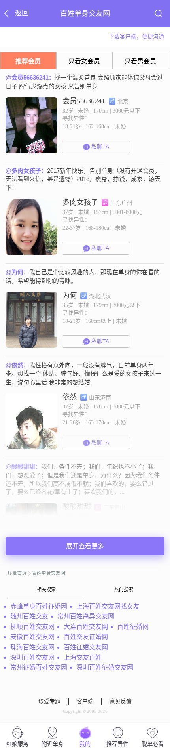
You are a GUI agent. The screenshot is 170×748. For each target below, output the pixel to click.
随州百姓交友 (29, 616)
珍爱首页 (17, 573)
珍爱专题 (49, 701)
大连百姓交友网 (86, 626)
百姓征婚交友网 (86, 647)
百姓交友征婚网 (86, 637)
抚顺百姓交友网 (32, 626)
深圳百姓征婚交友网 (104, 667)
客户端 (85, 701)
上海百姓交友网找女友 (108, 606)
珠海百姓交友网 (32, 647)
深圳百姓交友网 (32, 657)
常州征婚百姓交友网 (38, 667)
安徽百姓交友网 (32, 637)
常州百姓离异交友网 (85, 616)
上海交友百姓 (83, 657)
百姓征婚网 (133, 626)
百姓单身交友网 (48, 573)
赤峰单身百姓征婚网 (38, 606)
